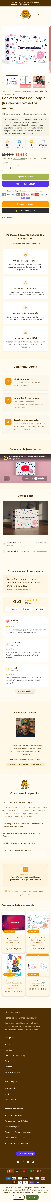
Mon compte (10, 1099)
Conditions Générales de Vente (18, 1132)
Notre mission (11, 1088)
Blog (7, 1061)
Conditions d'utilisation (15, 1138)
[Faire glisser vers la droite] (48, 82)
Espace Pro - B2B (12, 1072)
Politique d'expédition (14, 1115)
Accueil (8, 1044)
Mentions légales (12, 1127)
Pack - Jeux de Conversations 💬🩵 (38, 982)
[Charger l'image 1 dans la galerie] (12, 82)
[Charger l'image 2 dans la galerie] (25, 82)
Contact (8, 1067)
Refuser (18, 1197)
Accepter (32, 1197)
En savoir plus (41, 1192)
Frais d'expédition (19, 159)
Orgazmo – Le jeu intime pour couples (13, 939)
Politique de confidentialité (16, 1143)
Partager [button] (8, 218)
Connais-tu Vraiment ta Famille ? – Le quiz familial (13, 982)
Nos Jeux (9, 1050)
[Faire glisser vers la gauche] (2, 82)
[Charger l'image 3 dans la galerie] (39, 82)
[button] (5, 14)
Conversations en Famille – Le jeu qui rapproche (37, 939)
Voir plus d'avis (24, 691)
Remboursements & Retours (17, 1121)
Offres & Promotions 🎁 (15, 1055)
